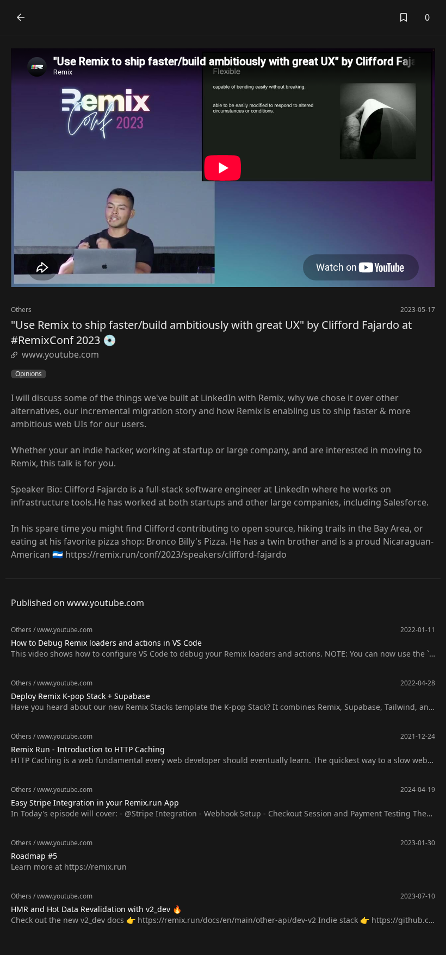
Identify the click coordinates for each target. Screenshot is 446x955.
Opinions (28, 374)
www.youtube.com (60, 354)
